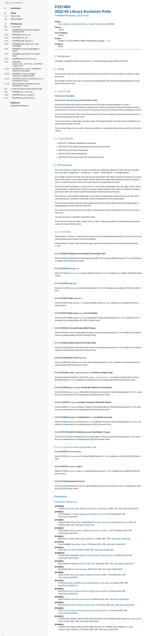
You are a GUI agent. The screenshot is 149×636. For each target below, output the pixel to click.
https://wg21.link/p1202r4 (116, 544)
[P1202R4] (64, 481)
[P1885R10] (64, 254)
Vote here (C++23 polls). (64, 96)
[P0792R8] (64, 268)
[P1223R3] (64, 283)
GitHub (61, 29)
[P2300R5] (64, 451)
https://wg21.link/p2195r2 (124, 564)
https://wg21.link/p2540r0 (124, 605)
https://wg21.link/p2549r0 (68, 613)
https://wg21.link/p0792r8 (84, 525)
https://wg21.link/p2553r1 (89, 621)
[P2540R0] (64, 343)
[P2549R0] (65, 417)
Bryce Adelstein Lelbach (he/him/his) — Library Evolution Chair (82, 24)
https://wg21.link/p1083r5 (68, 533)
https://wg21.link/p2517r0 (68, 585)
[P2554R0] (64, 328)
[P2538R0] (64, 358)
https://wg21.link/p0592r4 (68, 517)
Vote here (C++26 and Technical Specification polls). (76, 100)
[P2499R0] (64, 402)
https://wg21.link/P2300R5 (112, 569)
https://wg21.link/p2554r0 (108, 629)
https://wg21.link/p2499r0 (68, 577)
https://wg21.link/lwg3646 (128, 508)
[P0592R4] (68, 261)
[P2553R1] (64, 313)
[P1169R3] (64, 298)
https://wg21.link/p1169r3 (121, 539)
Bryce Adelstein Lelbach (73, 110)
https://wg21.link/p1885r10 (68, 558)
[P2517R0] (65, 432)
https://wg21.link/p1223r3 (104, 550)
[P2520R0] (65, 387)
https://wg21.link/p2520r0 (68, 594)
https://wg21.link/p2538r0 (119, 599)
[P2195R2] (104, 74)
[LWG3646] (64, 372)
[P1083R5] (64, 466)
